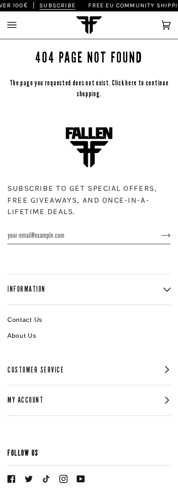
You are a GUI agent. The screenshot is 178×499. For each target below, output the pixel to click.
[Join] (159, 235)
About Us (22, 335)
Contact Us (24, 319)
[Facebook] (11, 479)
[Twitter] (29, 479)
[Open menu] (21, 25)
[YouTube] (81, 479)
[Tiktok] (46, 479)
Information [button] (26, 289)
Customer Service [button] (35, 370)
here (131, 83)
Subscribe (55, 5)
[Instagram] (63, 479)
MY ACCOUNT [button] (25, 400)
